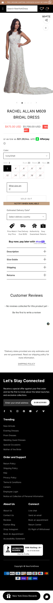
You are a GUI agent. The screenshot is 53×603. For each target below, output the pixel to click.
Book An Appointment (13, 534)
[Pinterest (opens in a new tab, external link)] (24, 411)
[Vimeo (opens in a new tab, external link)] (43, 411)
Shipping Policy (10, 468)
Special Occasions (11, 444)
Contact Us (8, 515)
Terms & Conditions (12, 482)
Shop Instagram (10, 529)
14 (15, 175)
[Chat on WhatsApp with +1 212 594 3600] (49, 2)
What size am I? (15, 187)
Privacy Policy (9, 477)
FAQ (5, 473)
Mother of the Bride (12, 449)
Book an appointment (38, 520)
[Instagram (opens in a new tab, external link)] (17, 411)
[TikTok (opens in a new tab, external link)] (37, 411)
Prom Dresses (9, 435)
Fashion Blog (9, 524)
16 (24, 175)
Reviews (7, 520)
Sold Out (26, 199)
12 (7, 175)
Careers (7, 487)
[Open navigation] (3, 9)
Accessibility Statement (14, 538)
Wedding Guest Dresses (14, 440)
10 (40, 168)
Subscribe (40, 402)
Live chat (32, 510)
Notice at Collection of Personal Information (23, 496)
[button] (26, 312)
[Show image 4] (31, 103)
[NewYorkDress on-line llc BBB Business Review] (23, 546)
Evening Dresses (11, 430)
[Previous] (16, 102)
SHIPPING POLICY (26, 364)
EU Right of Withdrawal (39, 529)
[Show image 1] (22, 103)
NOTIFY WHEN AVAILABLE (26, 203)
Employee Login (10, 491)
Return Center (34, 524)
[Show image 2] (25, 103)
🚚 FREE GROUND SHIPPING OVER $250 (20, 2)
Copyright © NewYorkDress (26, 566)
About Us (7, 510)
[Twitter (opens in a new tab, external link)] (11, 411)
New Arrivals (9, 426)
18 (32, 175)
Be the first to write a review (26, 312)
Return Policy (9, 463)
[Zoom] (45, 27)
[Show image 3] (28, 103)
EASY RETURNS (42, 2)
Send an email (34, 515)
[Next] (36, 102)
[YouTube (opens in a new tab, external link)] (30, 411)
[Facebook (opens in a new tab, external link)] (4, 411)
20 (40, 175)
